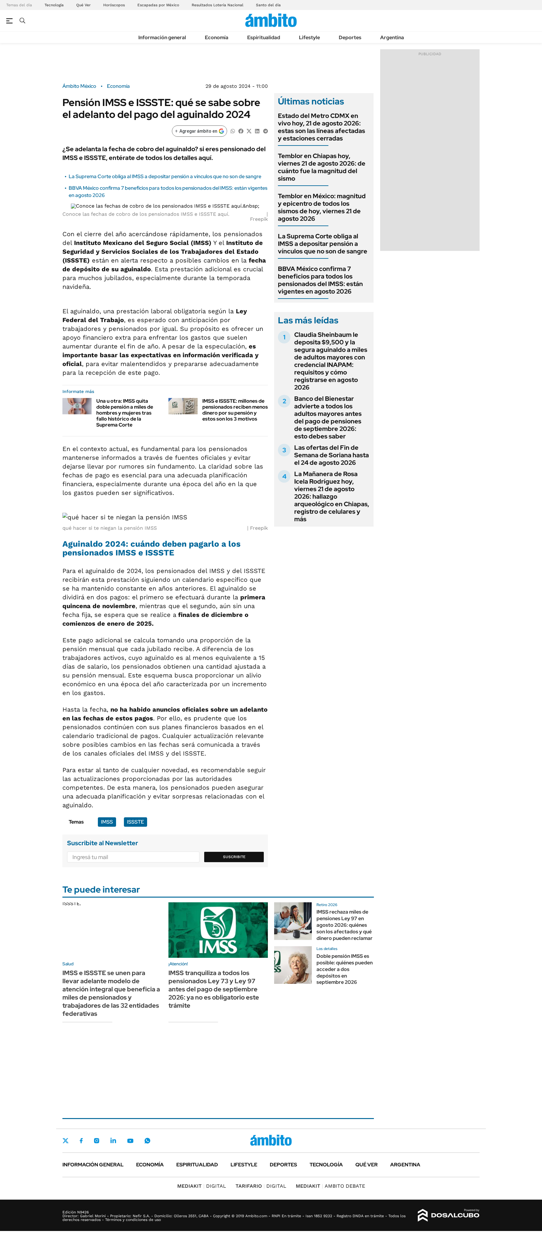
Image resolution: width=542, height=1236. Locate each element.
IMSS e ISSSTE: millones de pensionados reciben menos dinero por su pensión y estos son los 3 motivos (235, 410)
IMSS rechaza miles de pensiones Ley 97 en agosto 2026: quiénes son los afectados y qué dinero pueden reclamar (344, 925)
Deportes (350, 37)
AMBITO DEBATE (330, 1186)
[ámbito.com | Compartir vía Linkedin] (257, 131)
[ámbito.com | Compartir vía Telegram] (265, 131)
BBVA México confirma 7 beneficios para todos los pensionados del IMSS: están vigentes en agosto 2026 (320, 280)
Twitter (65, 1140)
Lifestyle (309, 37)
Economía (216, 37)
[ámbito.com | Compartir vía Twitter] (249, 131)
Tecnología (54, 5)
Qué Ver (83, 5)
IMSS (107, 822)
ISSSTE (135, 822)
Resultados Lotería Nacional (217, 5)
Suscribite (234, 857)
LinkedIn (113, 1140)
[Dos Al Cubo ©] (449, 1215)
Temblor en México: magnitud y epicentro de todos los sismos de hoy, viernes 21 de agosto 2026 (322, 207)
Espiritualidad (263, 37)
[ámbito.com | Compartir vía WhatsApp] (232, 131)
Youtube (130, 1140)
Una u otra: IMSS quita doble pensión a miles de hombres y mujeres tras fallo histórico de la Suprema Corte (124, 413)
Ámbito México (79, 86)
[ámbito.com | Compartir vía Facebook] (240, 131)
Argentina (392, 37)
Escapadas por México (158, 5)
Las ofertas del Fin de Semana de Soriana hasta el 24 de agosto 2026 (331, 455)
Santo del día (268, 5)
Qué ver (366, 1164)
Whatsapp (147, 1140)
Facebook (81, 1140)
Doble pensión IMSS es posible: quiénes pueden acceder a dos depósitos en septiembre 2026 (344, 969)
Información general (162, 37)
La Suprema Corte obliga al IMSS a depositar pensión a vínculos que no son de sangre (165, 176)
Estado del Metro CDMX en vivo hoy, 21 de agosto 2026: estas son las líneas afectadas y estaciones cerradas (321, 127)
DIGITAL (201, 1186)
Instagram (96, 1140)
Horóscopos (114, 5)
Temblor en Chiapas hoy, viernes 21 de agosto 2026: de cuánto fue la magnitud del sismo (321, 167)
